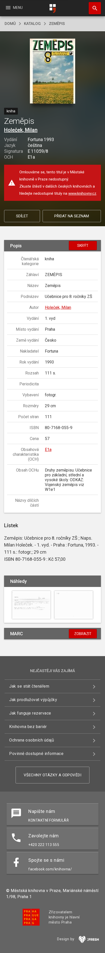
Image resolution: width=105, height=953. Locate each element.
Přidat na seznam (71, 216)
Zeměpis (57, 23)
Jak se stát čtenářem (29, 686)
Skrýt (82, 246)
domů (10, 23)
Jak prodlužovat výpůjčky (33, 699)
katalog (32, 23)
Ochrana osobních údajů (31, 740)
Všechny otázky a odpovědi (53, 775)
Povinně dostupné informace (36, 753)
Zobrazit (82, 634)
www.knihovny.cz (82, 193)
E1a (48, 449)
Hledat (93, 8)
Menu (14, 8)
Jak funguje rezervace (30, 713)
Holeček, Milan (20, 130)
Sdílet (22, 216)
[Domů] (52, 8)
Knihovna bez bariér (28, 726)
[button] (52, 71)
